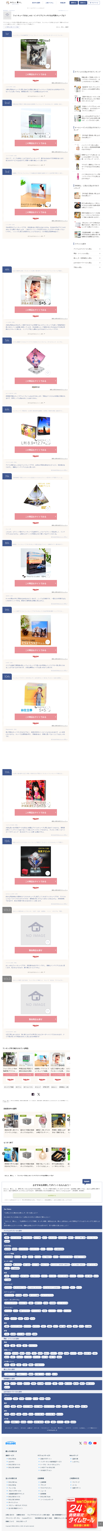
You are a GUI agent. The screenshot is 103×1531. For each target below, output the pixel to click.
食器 (7, 1276)
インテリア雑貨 (9, 1087)
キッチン (13, 1383)
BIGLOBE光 (12, 1459)
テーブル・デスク (27, 1237)
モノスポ (53, 1428)
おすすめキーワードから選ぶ (83, 263)
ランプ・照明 (37, 1237)
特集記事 (62, 3)
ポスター (31, 1257)
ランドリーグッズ (23, 1249)
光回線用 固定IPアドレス (16, 1494)
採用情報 (43, 1494)
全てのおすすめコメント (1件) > (59, 470)
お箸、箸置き (89, 1276)
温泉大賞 (75, 1459)
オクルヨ (23, 1428)
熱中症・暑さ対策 (39, 1422)
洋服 (45, 1311)
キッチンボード (53, 1237)
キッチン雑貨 (8, 1264)
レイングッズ (67, 1311)
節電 (54, 1422)
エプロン (7, 1268)
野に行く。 (61, 1428)
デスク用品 (19, 1295)
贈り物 (26, 1318)
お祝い (20, 1318)
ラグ (73, 1287)
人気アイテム (49, 3)
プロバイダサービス (15, 1491)
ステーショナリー (9, 1295)
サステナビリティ (46, 1488)
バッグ (16, 1311)
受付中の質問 (36, 3)
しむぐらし (75, 1462)
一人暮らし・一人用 (10, 1374)
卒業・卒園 (53, 1357)
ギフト (7, 1318)
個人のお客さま (11, 1451)
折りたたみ (60, 1414)
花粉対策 (73, 1422)
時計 (25, 1257)
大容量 (13, 1414)
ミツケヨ (75, 1428)
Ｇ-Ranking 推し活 (52, 1430)
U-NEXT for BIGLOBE (47, 1467)
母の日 (22, 1353)
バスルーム (48, 1383)
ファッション (8, 1311)
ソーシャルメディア (46, 1500)
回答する (83, 3)
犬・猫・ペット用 (39, 1374)
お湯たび (29, 1428)
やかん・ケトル (45, 1264)
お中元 (40, 1353)
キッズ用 (55, 1374)
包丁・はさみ (27, 1264)
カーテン (79, 1287)
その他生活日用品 (59, 1249)
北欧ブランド (8, 1398)
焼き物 (48, 1398)
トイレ (61, 1383)
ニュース (43, 1491)
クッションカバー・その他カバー (52, 1287)
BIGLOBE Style (45, 1497)
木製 (14, 1406)
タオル (43, 1249)
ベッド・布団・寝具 (80, 1237)
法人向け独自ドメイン (16, 1508)
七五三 (60, 1353)
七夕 (34, 1353)
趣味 (7, 1326)
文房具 (25, 1295)
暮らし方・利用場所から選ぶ (83, 258)
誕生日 (7, 1365)
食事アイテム (38, 1303)
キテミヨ (36, 1428)
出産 (19, 1365)
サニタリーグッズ (34, 1249)
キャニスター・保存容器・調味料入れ (60, 1264)
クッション (38, 1257)
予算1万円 (46, 1087)
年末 (80, 1353)
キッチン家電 (21, 1334)
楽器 (69, 1326)
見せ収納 (24, 1422)
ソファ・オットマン (16, 1237)
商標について (10, 1521)
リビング (38, 1087)
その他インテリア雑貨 (80, 1257)
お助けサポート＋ (46, 1459)
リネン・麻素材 (38, 1406)
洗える (58, 1406)
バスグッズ (50, 1249)
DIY (44, 1326)
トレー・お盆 (35, 1264)
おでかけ (7, 1387)
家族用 (31, 1374)
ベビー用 (48, 1374)
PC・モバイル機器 (34, 1295)
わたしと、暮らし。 (10, 1175)
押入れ (82, 1383)
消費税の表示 (20, 1515)
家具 (7, 1237)
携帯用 (7, 1414)
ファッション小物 (36, 1311)
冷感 (78, 1406)
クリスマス (73, 1353)
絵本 (31, 1303)
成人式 (7, 1357)
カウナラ (68, 1428)
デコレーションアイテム (47, 1295)
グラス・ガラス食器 (63, 1276)
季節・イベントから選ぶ (81, 253)
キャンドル (18, 1257)
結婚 (13, 1365)
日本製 (22, 1398)
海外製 (42, 1398)
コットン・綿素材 (28, 1406)
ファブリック (8, 1287)
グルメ (56, 1326)
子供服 (46, 1303)
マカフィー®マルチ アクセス (18, 1505)
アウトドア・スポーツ (16, 1326)
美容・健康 (62, 1326)
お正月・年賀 (87, 1353)
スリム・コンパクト (50, 1406)
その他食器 (8, 1280)
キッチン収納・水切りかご (78, 1264)
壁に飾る (76, 1383)
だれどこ (16, 1428)
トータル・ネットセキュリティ (50, 1465)
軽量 (19, 1414)
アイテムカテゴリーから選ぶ (83, 249)
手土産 (33, 1318)
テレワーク (60, 1422)
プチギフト (14, 1318)
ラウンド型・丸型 (39, 1414)
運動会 (31, 1365)
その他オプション (46, 1470)
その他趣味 (88, 1326)
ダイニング (27, 1383)
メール (74, 1485)
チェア (45, 1237)
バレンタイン (28, 1357)
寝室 (7, 1383)
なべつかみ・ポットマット (34, 1287)
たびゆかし (82, 1428)
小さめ (31, 1414)
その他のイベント (39, 1365)
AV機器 (35, 1334)
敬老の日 (47, 1353)
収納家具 (7, 1241)
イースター (8, 1353)
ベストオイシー (45, 1428)
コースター (73, 1276)
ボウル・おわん (25, 1276)
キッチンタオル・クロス (20, 1287)
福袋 (95, 1353)
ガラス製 (7, 1406)
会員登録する (52, 1195)
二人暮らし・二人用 (22, 1374)
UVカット (65, 1406)
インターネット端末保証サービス (51, 1462)
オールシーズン (28, 1087)
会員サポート (76, 1488)
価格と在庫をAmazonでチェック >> (59, 389)
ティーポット (52, 1276)
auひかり (11, 1462)
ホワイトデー (37, 1357)
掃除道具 (15, 1249)
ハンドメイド (27, 1326)
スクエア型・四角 (50, 1414)
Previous (2, 1058)
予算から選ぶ (78, 267)
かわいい (54, 1087)
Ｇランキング (8, 1428)
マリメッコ (28, 1398)
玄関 (34, 1383)
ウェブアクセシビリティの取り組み (38, 1515)
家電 (7, 1334)
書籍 (50, 1326)
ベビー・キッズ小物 (63, 1303)
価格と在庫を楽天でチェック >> (60, 83)
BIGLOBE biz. (13, 1482)
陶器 (20, 1406)
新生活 (59, 1357)
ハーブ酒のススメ (92, 1428)
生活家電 (13, 1334)
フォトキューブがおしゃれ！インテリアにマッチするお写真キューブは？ (35, 1175)
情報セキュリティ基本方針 (62, 1518)
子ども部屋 (40, 1383)
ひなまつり (20, 1357)
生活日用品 (8, 1249)
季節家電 (28, 1334)
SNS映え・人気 (64, 1087)
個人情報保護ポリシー (59, 1515)
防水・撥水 (84, 1406)
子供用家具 (53, 1303)
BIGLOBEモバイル (14, 1465)
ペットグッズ (52, 1311)
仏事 (25, 1365)
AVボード (71, 1237)
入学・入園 (45, 1357)
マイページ (95, 3)
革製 (72, 1406)
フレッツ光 (12, 1488)
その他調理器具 (15, 1268)
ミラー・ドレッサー (92, 1237)
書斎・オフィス (90, 1383)
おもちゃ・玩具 (23, 1303)
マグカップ (44, 1276)
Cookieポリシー (27, 1518)
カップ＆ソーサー (35, 1276)
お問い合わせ (10, 1515)
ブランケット (65, 1287)
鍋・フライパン (18, 1264)
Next (68, 1058)
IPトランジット (13, 1502)
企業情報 (41, 1478)
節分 (13, 1357)
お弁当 (96, 1276)
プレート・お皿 (15, 1276)
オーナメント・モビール (66, 1257)
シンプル (30, 1422)
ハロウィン (54, 1353)
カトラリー (80, 1276)
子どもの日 (15, 1353)
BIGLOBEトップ (21, 1521)
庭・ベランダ (68, 1383)
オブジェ (18, 1087)
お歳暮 (66, 1353)
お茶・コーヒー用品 (92, 1264)
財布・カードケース (25, 1311)
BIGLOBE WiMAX (14, 1467)
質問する (73, 3)
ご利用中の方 (74, 1478)
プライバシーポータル (13, 1518)
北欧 (16, 1398)
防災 (47, 1422)
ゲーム (81, 1326)
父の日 (28, 1353)
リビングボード (63, 1237)
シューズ (60, 1311)
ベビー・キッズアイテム (11, 1303)
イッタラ (36, 1398)
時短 (67, 1422)
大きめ (25, 1414)
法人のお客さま (11, 1478)
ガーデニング (36, 1326)
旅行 (76, 1326)
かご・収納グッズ (47, 1257)
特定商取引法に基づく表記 (43, 1518)
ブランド (43, 1485)
